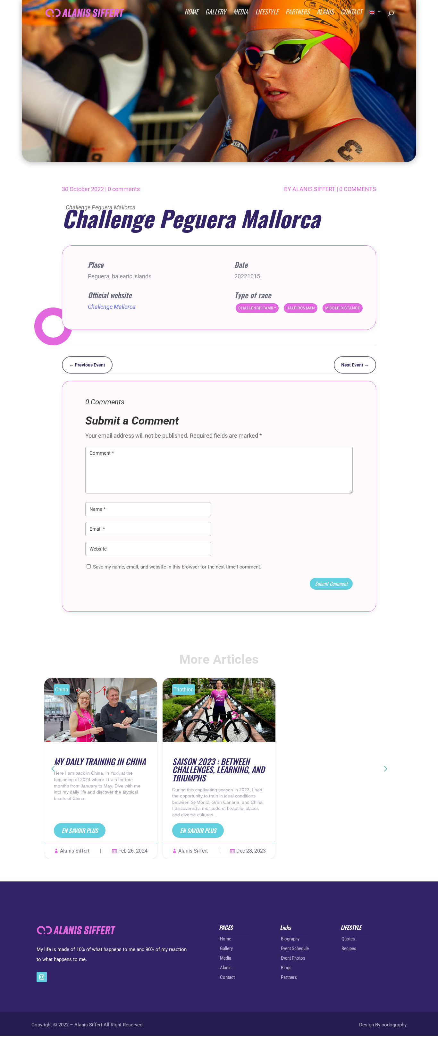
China (61, 689)
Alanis (226, 968)
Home (225, 939)
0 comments (124, 189)
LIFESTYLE (266, 13)
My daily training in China (100, 761)
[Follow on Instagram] (42, 977)
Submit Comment (331, 583)
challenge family (257, 308)
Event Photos (293, 958)
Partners (289, 977)
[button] (385, 768)
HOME (191, 13)
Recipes (348, 948)
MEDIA (240, 13)
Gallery (226, 948)
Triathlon (183, 689)
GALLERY (215, 13)
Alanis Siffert (313, 189)
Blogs (286, 968)
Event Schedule (295, 948)
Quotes (348, 939)
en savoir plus (80, 830)
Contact (227, 977)
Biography (290, 939)
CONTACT (351, 13)
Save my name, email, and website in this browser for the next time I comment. (177, 567)
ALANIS (324, 13)
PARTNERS (297, 13)
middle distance (342, 308)
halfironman (300, 308)
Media (225, 958)
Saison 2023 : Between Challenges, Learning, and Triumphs (218, 769)
